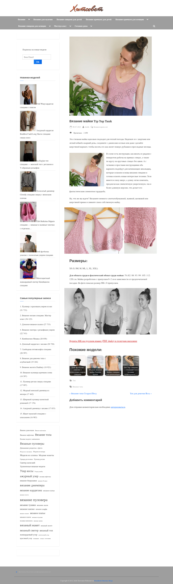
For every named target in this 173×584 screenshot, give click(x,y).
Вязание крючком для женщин (130, 19)
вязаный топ (46, 530)
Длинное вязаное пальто (32, 324)
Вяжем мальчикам (40, 430)
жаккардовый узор (28, 534)
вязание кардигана (31, 490)
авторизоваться (118, 407)
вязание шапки (27, 508)
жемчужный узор (44, 535)
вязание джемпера (32, 485)
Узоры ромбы (38, 471)
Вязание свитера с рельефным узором (38, 329)
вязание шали (42, 505)
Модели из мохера (39, 452)
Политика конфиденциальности (38, 572)
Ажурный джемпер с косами (35, 408)
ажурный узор (29, 476)
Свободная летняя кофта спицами (36, 349)
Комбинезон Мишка (31, 338)
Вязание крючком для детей (98, 19)
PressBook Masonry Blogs (103, 581)
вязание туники (28, 504)
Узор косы (26, 471)
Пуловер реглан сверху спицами (37, 381)
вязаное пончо (25, 517)
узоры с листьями (45, 538)
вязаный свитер (29, 530)
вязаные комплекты (26, 521)
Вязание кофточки (27, 435)
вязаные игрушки (37, 517)
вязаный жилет (46, 525)
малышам (36, 538)
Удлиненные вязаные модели (32, 466)
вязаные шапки (38, 521)
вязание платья (48, 490)
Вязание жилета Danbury (32, 367)
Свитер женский (27, 462)
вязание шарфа (41, 509)
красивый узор (26, 538)
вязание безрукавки (28, 480)
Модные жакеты (46, 455)
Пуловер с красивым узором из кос (37, 306)
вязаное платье (37, 513)
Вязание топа (78, 386)
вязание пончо (24, 495)
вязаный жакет (30, 525)
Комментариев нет (101, 127)
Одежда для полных (26, 459)
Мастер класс (60, 26)
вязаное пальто (24, 513)
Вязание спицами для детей (69, 19)
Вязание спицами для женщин (32, 26)
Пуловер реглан (39, 459)
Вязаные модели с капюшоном (30, 439)
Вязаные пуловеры (32, 443)
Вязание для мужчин (43, 19)
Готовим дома (81, 26)
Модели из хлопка (29, 455)
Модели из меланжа (26, 452)
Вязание (21, 19)
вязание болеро (42, 481)
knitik (87, 127)
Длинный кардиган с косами (34, 344)
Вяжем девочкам (27, 430)
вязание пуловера (33, 499)
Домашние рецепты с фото (31, 448)
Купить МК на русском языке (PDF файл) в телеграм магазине (103, 341)
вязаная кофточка (45, 477)
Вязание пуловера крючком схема (37, 372)
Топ (74, 380)
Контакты (22, 572)
